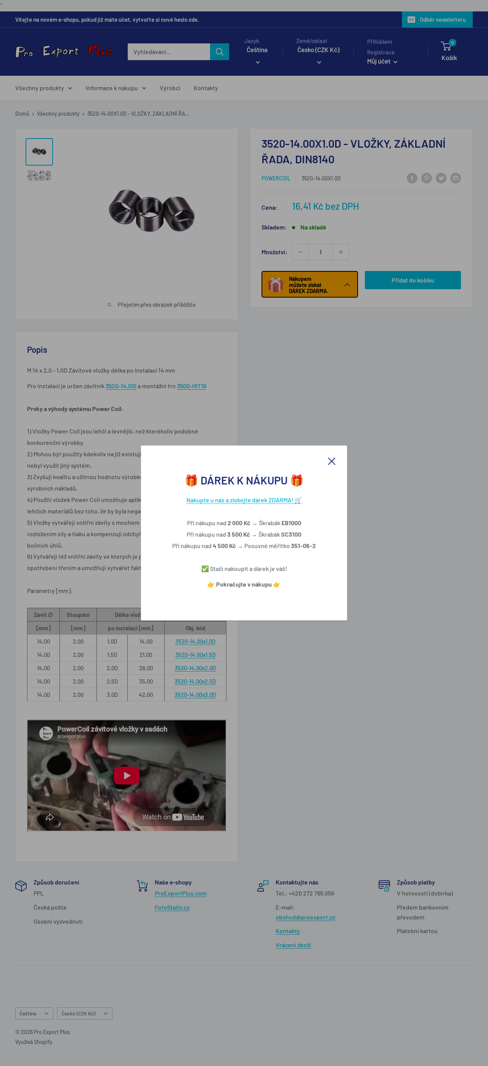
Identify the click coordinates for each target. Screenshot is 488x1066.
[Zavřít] (332, 460)
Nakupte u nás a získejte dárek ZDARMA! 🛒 (244, 500)
